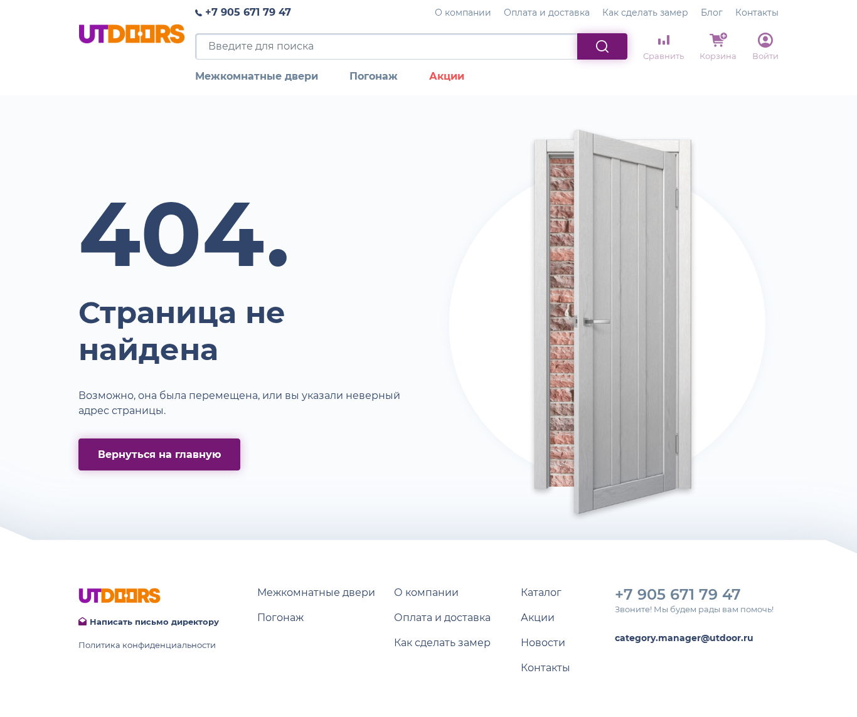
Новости (543, 643)
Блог (712, 12)
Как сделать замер (645, 12)
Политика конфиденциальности (147, 645)
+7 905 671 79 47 (248, 12)
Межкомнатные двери (256, 76)
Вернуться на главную (159, 454)
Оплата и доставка (547, 12)
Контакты (757, 12)
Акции (446, 76)
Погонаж (373, 76)
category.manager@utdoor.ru (684, 638)
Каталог (541, 592)
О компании (463, 12)
